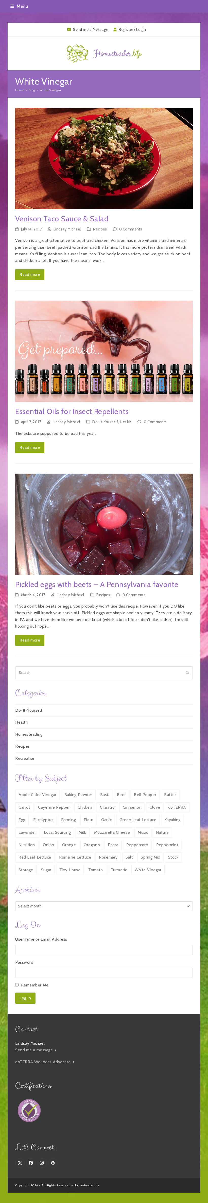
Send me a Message (90, 29)
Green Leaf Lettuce (137, 819)
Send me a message (34, 1049)
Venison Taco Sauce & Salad (62, 218)
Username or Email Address (41, 939)
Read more (30, 274)
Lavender (27, 832)
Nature (162, 832)
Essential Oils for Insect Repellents (72, 411)
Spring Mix (150, 857)
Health (125, 422)
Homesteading (29, 734)
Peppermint (167, 844)
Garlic (106, 819)
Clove (154, 807)
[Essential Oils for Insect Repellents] (104, 350)
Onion (48, 844)
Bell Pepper (145, 794)
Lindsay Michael (67, 229)
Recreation (25, 758)
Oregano (92, 844)
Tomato (95, 869)
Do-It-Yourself (105, 422)
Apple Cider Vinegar (38, 794)
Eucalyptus (43, 819)
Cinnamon (132, 807)
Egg (22, 819)
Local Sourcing (57, 832)
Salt (129, 857)
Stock (173, 857)
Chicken (85, 807)
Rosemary (108, 857)
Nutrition (27, 844)
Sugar (46, 869)
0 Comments (130, 229)
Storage (26, 869)
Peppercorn (137, 844)
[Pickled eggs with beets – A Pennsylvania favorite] (104, 523)
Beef (121, 794)
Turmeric (119, 869)
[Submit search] (187, 672)
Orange (69, 844)
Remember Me (35, 985)
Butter (170, 794)
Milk (82, 832)
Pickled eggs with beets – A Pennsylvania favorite (96, 584)
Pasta (113, 844)
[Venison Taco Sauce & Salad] (104, 158)
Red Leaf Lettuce (35, 857)
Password (24, 962)
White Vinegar (148, 869)
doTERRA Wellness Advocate (43, 1061)
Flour (88, 819)
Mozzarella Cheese (112, 832)
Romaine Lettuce (75, 857)
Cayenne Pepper (54, 807)
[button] (19, 6)
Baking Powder (78, 794)
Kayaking (172, 819)
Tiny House (70, 869)
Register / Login (132, 29)
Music (143, 832)
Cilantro (107, 807)
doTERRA (177, 807)
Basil (104, 794)
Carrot (24, 807)
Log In (25, 998)
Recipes (100, 229)
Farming (68, 819)
